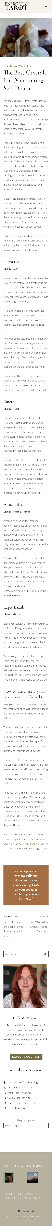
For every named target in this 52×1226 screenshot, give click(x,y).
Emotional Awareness (17, 66)
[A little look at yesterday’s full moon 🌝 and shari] (32, 1177)
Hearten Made (26, 1219)
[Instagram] (19, 1211)
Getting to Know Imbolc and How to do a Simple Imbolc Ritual (13, 926)
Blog (18, 1193)
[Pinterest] (24, 1211)
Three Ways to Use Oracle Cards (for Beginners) (39, 924)
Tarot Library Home (17, 1108)
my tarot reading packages (31, 843)
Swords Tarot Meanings (19, 1087)
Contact (29, 1193)
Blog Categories (26, 1120)
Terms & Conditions (35, 1198)
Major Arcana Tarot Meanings (23, 1082)
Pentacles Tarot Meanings (21, 1102)
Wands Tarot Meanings (19, 1092)
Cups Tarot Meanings (18, 1097)
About (8, 1193)
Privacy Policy (13, 1198)
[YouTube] (28, 1211)
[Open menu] (46, 6)
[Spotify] (33, 1211)
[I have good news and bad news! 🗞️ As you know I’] (8, 1177)
